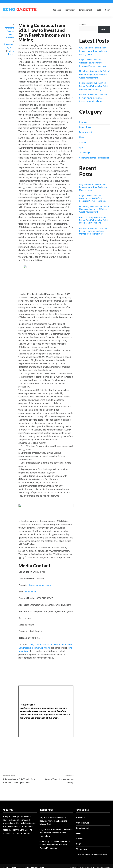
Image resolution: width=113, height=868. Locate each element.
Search (82, 24)
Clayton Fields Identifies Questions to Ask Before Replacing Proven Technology (92, 62)
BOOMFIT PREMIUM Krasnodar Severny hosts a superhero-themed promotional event (93, 97)
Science (82, 142)
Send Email (30, 591)
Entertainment (85, 10)
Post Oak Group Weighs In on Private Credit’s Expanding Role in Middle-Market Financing (94, 86)
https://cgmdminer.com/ (39, 585)
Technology (70, 10)
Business (57, 10)
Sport (107, 10)
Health (98, 10)
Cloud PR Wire (85, 127)
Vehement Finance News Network (94, 158)
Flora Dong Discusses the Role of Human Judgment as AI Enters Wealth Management (94, 74)
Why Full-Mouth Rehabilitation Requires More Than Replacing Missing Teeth (93, 51)
